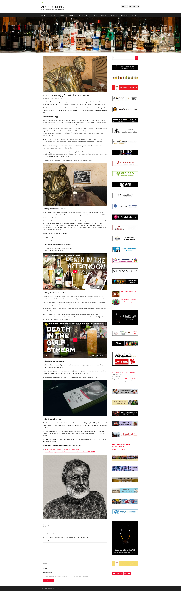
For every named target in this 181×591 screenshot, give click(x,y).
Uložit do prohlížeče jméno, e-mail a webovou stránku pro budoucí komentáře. (66, 576)
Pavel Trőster (116, 372)
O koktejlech (48, 526)
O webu (113, 15)
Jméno (45, 563)
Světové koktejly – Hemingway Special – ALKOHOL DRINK (62, 449)
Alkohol (53, 15)
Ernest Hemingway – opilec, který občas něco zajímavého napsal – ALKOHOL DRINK (70, 452)
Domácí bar (103, 15)
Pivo (94, 15)
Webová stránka (47, 572)
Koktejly (61, 15)
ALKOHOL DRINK (52, 6)
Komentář (46, 541)
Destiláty (71, 15)
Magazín (43, 15)
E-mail (45, 568)
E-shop (134, 15)
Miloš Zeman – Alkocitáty (128, 372)
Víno (87, 15)
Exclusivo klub (124, 15)
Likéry (79, 15)
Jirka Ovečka (61, 98)
